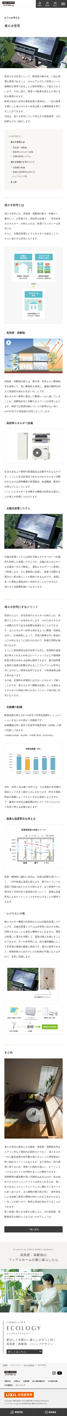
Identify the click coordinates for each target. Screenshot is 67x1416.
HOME (5, 1365)
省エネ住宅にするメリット (23, 162)
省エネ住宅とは (18, 142)
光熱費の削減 (19, 167)
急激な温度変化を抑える (24, 172)
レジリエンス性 (20, 176)
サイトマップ (20, 1385)
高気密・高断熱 (20, 147)
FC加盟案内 (8, 1385)
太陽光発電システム (22, 156)
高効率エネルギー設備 (23, 152)
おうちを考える (29, 1365)
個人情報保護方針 (38, 1381)
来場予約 (7, 1381)
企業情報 (26, 1381)
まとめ (14, 182)
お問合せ (17, 1381)
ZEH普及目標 (52, 1381)
